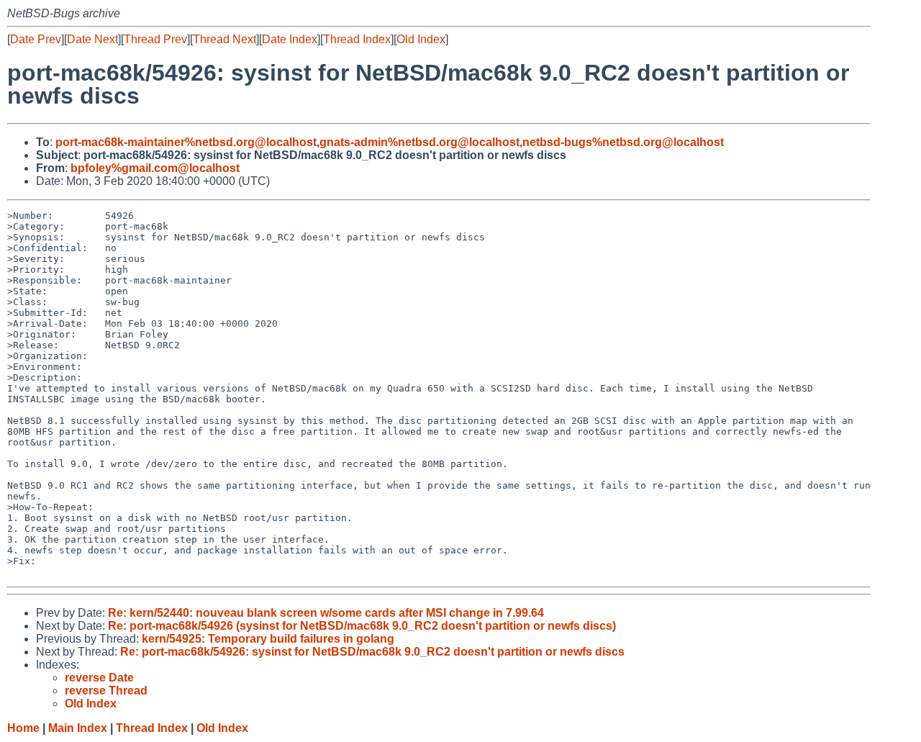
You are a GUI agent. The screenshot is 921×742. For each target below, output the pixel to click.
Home (23, 728)
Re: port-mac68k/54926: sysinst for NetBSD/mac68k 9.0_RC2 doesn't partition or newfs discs (372, 652)
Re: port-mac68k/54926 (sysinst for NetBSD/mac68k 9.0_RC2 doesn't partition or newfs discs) (362, 626)
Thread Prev (155, 39)
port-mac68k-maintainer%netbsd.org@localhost (186, 142)
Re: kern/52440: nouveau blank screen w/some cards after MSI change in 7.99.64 (326, 613)
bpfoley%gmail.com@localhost (155, 168)
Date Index (289, 39)
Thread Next (224, 39)
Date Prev (35, 39)
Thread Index (357, 39)
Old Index (420, 39)
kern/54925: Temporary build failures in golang (268, 639)
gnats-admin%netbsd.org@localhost (419, 142)
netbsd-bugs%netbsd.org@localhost (623, 142)
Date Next (92, 39)
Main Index (77, 728)
